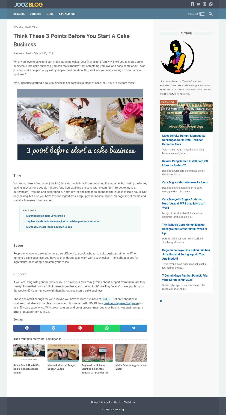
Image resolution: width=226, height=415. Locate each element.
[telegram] (133, 328)
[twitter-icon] (198, 4)
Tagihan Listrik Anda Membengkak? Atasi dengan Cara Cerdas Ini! (63, 221)
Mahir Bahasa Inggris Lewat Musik (45, 215)
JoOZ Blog (118, 409)
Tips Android (67, 14)
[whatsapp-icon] (211, 4)
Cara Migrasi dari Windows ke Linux (185, 182)
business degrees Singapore (121, 303)
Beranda (19, 14)
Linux (49, 14)
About (117, 402)
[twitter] (53, 328)
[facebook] (26, 328)
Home (94, 402)
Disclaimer (129, 402)
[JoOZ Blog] (30, 4)
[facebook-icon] (192, 4)
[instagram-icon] (204, 4)
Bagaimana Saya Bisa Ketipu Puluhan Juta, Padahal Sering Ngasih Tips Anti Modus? (186, 254)
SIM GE (106, 299)
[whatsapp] (107, 328)
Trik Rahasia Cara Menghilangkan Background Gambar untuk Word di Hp (184, 229)
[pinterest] (80, 328)
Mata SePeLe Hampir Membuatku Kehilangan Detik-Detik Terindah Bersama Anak (184, 140)
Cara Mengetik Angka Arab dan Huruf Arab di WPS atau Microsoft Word (183, 203)
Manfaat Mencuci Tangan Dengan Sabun (49, 227)
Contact (35, 14)
